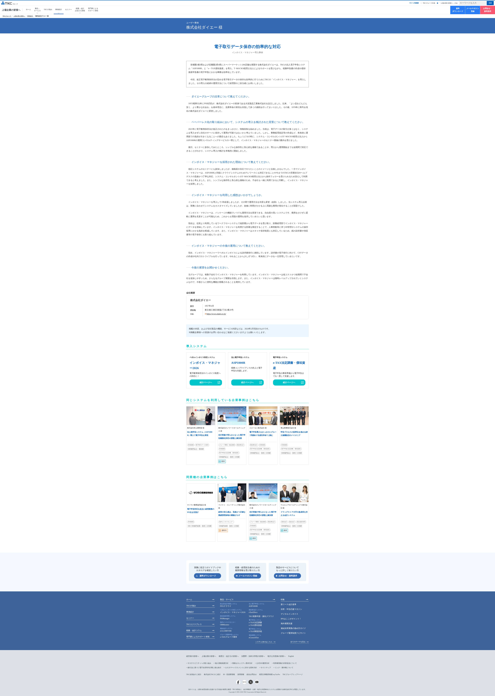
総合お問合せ (252, 674)
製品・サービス (227, 599)
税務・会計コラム (194, 630)
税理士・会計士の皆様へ (229, 656)
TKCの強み (48, 9)
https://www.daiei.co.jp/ (216, 314)
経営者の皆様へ (192, 656)
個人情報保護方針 (221, 663)
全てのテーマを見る (298, 642)
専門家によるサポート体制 (93, 9)
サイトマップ (266, 668)
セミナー (68, 9)
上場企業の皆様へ (11, 10)
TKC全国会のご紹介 (193, 674)
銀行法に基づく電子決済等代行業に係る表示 (204, 668)
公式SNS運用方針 (262, 663)
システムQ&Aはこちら (263, 642)
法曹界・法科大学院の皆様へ (253, 656)
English (291, 656)
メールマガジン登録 (472, 9)
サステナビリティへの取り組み (199, 663)
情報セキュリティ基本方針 (242, 663)
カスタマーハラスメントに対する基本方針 (241, 668)
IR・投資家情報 (229, 674)
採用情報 (240, 674)
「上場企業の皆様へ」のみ (448, 3)
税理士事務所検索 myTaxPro (269, 674)
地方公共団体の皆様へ (276, 656)
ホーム (28, 9)
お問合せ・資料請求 (487, 9)
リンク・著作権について (284, 668)
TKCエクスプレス (194, 624)
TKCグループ (7, 16)
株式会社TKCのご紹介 (212, 674)
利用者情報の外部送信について (285, 663)
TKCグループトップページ (293, 674)
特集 (283, 599)
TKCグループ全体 (429, 3)
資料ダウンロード (457, 9)
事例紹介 (30, 16)
